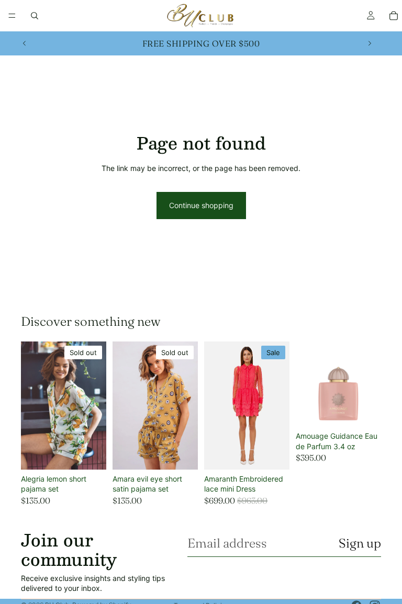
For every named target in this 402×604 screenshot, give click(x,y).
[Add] (364, 410)
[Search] (34, 15)
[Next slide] (369, 43)
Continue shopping (201, 205)
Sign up (360, 543)
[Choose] (273, 453)
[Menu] (12, 16)
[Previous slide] (24, 43)
